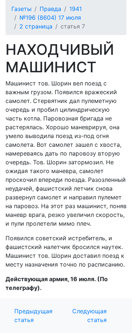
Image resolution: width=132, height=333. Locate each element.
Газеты (21, 8)
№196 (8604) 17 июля (50, 17)
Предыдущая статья (33, 315)
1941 (75, 8)
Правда (50, 8)
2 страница (35, 26)
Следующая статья (89, 315)
